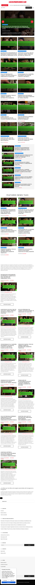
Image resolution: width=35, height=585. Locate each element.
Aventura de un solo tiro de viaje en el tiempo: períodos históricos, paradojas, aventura (17, 28)
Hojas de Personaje (4, 72)
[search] (33, 8)
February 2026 (3, 553)
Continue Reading (7, 304)
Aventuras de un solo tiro (5, 136)
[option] (17, 23)
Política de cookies (4, 570)
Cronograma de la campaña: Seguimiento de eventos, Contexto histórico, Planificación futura (26, 75)
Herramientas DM (20, 72)
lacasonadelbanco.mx (17, 2)
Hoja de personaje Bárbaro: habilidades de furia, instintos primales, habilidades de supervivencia (26, 118)
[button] (3, 7)
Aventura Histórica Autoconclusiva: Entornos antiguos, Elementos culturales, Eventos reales (25, 139)
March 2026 (3, 551)
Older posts (4, 501)
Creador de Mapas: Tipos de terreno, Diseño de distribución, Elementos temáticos (8, 97)
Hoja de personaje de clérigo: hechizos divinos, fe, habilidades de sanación (9, 75)
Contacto (2, 510)
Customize (5, 580)
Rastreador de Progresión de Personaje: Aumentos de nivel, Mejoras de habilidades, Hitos (9, 54)
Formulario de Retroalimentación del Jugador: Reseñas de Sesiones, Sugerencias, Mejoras (9, 118)
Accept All (8, 582)
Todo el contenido (4, 514)
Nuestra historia (3, 512)
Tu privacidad (3, 566)
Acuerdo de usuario (4, 564)
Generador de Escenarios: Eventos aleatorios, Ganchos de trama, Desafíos (26, 97)
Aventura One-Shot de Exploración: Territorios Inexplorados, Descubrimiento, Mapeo (7, 139)
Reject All (12, 580)
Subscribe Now (28, 7)
